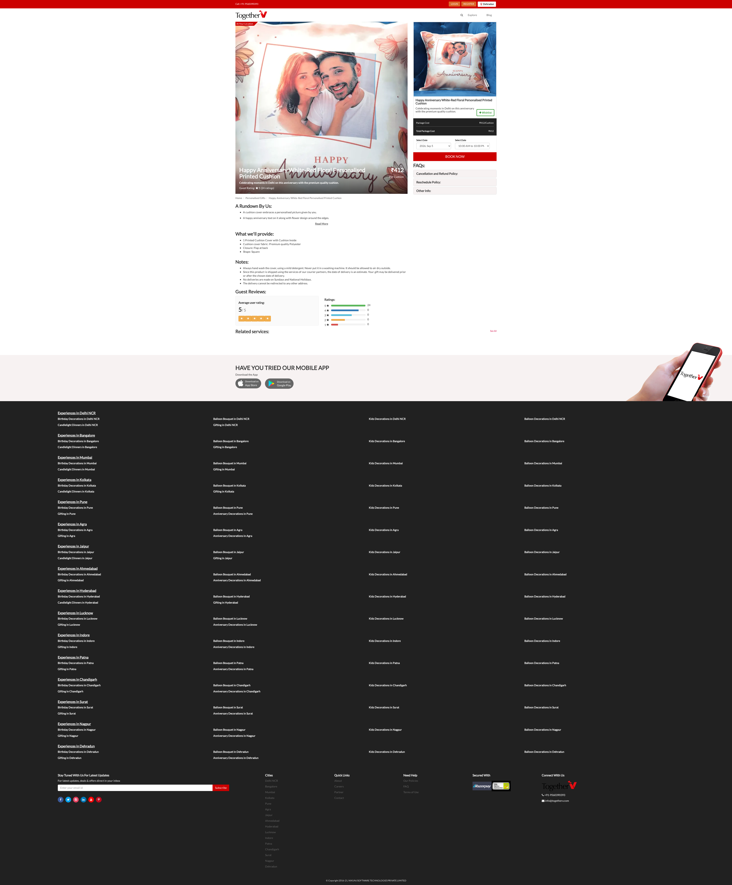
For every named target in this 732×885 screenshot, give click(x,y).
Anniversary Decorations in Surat (233, 713)
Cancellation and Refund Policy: (437, 173)
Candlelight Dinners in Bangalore (77, 447)
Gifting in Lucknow (69, 624)
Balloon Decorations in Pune (541, 507)
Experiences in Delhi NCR (77, 413)
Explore (472, 15)
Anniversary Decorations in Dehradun (235, 757)
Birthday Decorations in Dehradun (78, 751)
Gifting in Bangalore (225, 447)
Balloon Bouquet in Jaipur (228, 552)
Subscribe (221, 787)
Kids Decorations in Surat (384, 707)
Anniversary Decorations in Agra (232, 535)
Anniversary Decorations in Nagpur (234, 735)
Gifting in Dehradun (69, 757)
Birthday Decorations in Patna (76, 663)
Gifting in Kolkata (223, 491)
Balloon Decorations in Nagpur (542, 729)
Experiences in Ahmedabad (78, 568)
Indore (269, 837)
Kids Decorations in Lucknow (386, 618)
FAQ (406, 786)
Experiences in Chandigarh (77, 679)
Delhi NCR (271, 780)
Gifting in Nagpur (68, 735)
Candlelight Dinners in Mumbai (76, 469)
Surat (268, 855)
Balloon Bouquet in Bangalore (231, 441)
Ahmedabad (272, 820)
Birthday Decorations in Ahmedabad (79, 574)
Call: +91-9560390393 (246, 3)
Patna (268, 843)
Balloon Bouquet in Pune (228, 507)
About (338, 780)
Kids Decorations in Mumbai (386, 463)
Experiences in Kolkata (74, 480)
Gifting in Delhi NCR (225, 424)
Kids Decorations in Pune (384, 507)
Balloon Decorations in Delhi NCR (544, 418)
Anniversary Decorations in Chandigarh (236, 691)
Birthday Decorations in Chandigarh (79, 685)
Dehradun (271, 866)
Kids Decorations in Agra (384, 529)
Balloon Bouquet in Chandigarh (231, 685)
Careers (339, 786)
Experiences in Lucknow (75, 613)
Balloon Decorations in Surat (541, 707)
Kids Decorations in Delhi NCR (387, 418)
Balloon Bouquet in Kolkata (229, 485)
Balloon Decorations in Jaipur (542, 552)
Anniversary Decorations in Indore (233, 647)
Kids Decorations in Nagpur (385, 729)
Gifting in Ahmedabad (71, 580)
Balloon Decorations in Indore (542, 640)
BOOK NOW (455, 156)
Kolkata (269, 797)
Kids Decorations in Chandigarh (388, 685)
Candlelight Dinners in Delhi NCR (78, 424)
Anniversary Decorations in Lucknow (235, 624)
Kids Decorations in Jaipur (384, 552)
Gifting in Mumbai (224, 469)
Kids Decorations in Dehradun (387, 751)
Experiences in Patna (73, 657)
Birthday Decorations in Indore (76, 640)
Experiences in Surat (73, 702)
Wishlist (486, 112)
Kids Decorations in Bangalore (387, 441)
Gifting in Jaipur (222, 558)
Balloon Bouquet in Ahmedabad (232, 574)
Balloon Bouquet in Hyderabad (231, 596)
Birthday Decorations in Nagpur (77, 729)
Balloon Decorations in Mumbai (543, 463)
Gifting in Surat (67, 713)
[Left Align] (241, 318)
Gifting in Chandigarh (70, 691)
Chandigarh (272, 849)
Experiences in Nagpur (74, 724)
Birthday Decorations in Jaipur (76, 552)
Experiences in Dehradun (76, 746)
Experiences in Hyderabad (77, 590)
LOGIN (454, 3)
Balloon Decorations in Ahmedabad (545, 574)
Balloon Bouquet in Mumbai (229, 463)
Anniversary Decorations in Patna (233, 669)
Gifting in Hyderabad (225, 602)
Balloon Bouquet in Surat (228, 707)
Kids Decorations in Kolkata (385, 485)
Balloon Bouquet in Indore (228, 640)
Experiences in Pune (72, 502)
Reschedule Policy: (428, 182)
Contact (339, 797)
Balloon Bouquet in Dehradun (231, 751)
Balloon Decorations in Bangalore (544, 441)
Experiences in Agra (72, 524)
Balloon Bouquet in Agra (227, 529)
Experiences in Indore (74, 635)
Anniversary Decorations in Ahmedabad (237, 580)
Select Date (421, 140)
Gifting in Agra (66, 535)
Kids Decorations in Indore (385, 640)
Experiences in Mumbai (75, 457)
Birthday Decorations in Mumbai (77, 463)
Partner (339, 792)
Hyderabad (271, 826)
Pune (268, 803)
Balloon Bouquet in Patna (228, 663)
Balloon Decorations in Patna (541, 663)
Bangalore (271, 786)
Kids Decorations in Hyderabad (387, 596)
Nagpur (269, 860)
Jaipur (269, 815)
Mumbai (270, 792)
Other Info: (423, 190)
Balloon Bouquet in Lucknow (230, 618)
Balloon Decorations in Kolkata (542, 485)
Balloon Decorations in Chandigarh (545, 685)
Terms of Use (411, 792)
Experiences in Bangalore (76, 435)
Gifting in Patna (67, 669)
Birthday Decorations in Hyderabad (79, 596)
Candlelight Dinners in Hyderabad (78, 602)
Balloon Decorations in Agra (541, 529)
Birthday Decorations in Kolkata (77, 485)
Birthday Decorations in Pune (75, 507)
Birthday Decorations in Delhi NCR (79, 418)
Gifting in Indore (67, 647)
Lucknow (270, 832)
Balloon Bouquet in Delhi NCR (231, 418)
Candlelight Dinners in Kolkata (76, 491)
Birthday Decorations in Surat (75, 707)
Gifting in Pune (66, 513)
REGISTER (468, 3)
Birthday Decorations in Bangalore (78, 441)
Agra (268, 809)
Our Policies (410, 780)
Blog (489, 15)
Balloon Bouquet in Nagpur (229, 729)
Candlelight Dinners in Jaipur (75, 558)
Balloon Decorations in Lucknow (543, 618)
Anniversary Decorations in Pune (233, 513)
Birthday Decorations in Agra (75, 529)
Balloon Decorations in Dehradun (544, 751)
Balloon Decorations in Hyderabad (544, 596)
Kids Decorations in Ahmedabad (388, 574)
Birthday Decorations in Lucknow (77, 618)
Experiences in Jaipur (73, 546)
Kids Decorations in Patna (384, 663)
